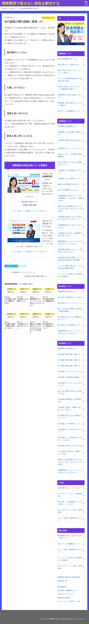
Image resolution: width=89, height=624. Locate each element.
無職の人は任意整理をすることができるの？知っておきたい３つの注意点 (70, 208)
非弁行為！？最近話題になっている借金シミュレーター (70, 503)
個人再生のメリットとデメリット (70, 303)
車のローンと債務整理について (69, 111)
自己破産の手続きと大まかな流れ (70, 446)
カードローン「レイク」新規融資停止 (70, 495)
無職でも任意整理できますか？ (70, 184)
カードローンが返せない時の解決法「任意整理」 (70, 275)
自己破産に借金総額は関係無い (69, 377)
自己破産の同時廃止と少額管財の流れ (70, 400)
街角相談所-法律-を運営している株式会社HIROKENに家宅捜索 (70, 259)
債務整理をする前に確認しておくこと (70, 96)
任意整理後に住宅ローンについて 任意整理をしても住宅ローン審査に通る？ (71, 198)
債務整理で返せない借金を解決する (31, 3)
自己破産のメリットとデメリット (70, 371)
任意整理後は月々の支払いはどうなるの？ (70, 226)
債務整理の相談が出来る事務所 (68, 577)
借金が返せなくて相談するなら (69, 64)
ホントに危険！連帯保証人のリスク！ (70, 519)
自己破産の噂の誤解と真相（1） (69, 354)
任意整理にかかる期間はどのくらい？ (70, 172)
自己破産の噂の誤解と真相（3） (69, 366)
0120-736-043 (29, 205)
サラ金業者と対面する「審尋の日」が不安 (69, 453)
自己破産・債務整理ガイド (67, 590)
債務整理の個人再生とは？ (67, 291)
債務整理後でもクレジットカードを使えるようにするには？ (70, 242)
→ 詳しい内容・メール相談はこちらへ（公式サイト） (29, 211)
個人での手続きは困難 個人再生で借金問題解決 (70, 310)
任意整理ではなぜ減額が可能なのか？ (70, 133)
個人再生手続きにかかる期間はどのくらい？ (70, 318)
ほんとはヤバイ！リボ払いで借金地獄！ (70, 511)
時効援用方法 (62, 587)
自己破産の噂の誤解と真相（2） (69, 360)
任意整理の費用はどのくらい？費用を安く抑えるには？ (70, 251)
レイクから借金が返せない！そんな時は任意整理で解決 (70, 267)
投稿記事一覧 (62, 581)
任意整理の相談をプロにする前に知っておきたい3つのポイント (70, 218)
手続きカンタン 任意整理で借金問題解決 (70, 155)
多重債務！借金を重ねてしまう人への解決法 (70, 104)
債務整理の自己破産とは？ (67, 348)
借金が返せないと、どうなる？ (69, 488)
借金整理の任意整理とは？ (67, 126)
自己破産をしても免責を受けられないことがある (70, 439)
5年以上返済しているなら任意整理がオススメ (69, 163)
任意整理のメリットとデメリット (70, 148)
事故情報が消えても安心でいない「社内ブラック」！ (70, 537)
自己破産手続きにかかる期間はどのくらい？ (70, 417)
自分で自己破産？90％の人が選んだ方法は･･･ (70, 392)
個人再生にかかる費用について (69, 325)
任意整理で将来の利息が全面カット (70, 141)
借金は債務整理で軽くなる (67, 59)
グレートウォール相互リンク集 (68, 601)
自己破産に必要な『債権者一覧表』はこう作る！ (69, 409)
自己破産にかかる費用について (69, 424)
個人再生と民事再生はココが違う (70, 297)
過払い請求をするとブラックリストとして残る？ (70, 71)
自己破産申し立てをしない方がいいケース (70, 384)
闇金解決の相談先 (63, 598)
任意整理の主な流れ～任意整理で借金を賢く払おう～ (70, 234)
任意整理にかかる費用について (69, 178)
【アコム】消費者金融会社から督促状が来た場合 (70, 80)
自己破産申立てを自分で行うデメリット (70, 431)
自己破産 (23, 266)
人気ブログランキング (65, 594)
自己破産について (12, 266)
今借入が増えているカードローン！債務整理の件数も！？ (69, 88)
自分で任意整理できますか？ (68, 190)
